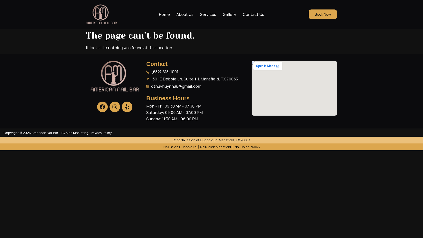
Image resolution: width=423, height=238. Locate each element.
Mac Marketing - (78, 132)
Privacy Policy (101, 132)
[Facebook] (102, 107)
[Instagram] (114, 107)
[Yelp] (127, 107)
